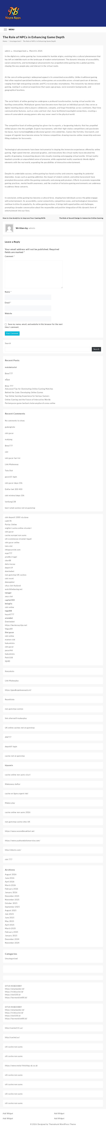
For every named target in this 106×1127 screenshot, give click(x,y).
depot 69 (9, 568)
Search (8, 343)
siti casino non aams (14, 1047)
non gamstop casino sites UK (17, 822)
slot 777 (8, 859)
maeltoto (29, 132)
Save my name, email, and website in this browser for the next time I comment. (34, 325)
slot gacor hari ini (12, 458)
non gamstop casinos (14, 709)
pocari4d (9, 650)
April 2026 (9, 882)
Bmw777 (9, 373)
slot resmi (9, 578)
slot (6, 452)
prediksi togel (11, 557)
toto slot (8, 546)
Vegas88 (9, 629)
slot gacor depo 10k (13, 483)
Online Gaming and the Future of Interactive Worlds (28, 399)
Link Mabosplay (12, 681)
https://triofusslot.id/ (14, 992)
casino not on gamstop (15, 756)
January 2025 (11, 935)
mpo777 (8, 553)
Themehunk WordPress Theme (62, 1124)
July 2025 (9, 914)
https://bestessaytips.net (16, 625)
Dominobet (10, 621)
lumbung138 (10, 502)
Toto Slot (9, 470)
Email (8, 303)
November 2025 (12, 900)
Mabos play (10, 803)
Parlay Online (11, 524)
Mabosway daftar (12, 784)
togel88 (8, 611)
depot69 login (11, 746)
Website (8, 313)
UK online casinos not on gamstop (20, 728)
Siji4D (7, 661)
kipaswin (9, 765)
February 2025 (11, 932)
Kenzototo (9, 671)
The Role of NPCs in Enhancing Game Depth (34, 37)
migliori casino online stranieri (18, 528)
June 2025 (9, 917)
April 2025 (9, 925)
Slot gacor (9, 632)
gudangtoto (10, 427)
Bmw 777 (9, 386)
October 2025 (11, 903)
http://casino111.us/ (14, 1028)
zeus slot (9, 596)
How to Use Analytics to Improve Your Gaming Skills (24, 218)
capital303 (10, 600)
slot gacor (9, 433)
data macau (10, 564)
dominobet (9, 571)
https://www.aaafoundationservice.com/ (22, 840)
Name (8, 292)
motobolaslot (11, 367)
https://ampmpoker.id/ (15, 989)
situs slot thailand (13, 586)
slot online (9, 607)
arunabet (9, 618)
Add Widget (8, 1113)
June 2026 (9, 878)
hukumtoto (9, 643)
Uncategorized (11, 958)
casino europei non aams (15, 535)
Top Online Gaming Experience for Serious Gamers (27, 396)
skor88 (8, 560)
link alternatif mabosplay (16, 718)
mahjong (8, 439)
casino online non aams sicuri (17, 775)
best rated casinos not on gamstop (20, 508)
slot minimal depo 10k (14, 495)
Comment (10, 256)
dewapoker (10, 582)
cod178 (8, 521)
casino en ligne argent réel (16, 793)
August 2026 (11, 874)
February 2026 (11, 889)
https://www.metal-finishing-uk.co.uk (21, 1065)
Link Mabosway (12, 464)
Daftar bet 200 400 (13, 489)
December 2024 (12, 939)
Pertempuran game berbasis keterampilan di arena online (30, 403)
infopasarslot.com (13, 550)
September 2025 (12, 907)
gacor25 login (11, 477)
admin (7, 51)
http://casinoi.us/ (12, 1037)
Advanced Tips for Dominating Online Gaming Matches (29, 389)
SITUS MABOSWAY (13, 986)
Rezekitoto (9, 699)
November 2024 (12, 943)
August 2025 (11, 910)
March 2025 (10, 928)
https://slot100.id (12, 995)
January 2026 (11, 892)
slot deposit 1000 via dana (16, 517)
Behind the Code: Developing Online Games (24, 392)
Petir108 (9, 657)
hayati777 (9, 614)
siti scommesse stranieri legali (18, 539)
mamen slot (10, 639)
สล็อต (7, 380)
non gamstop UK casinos (15, 575)
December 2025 (12, 896)
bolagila (8, 604)
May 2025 (9, 921)
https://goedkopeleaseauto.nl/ (18, 690)
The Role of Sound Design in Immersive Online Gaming (81, 218)
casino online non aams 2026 (18, 812)
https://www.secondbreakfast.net (20, 831)
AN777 (8, 737)
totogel (8, 593)
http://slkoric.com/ (13, 850)
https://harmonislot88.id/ (16, 997)
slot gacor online (12, 542)
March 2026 (10, 885)
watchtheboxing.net (13, 589)
